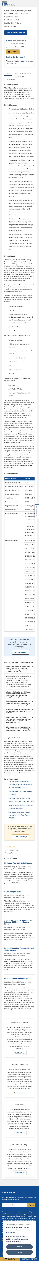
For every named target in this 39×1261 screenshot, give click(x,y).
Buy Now (14, 52)
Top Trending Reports (12, 850)
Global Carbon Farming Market (16, 978)
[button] (19, 669)
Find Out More (19, 1053)
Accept (19, 1247)
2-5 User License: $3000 (16, 44)
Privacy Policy (10, 1232)
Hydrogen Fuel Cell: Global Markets (18, 863)
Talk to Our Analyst (20, 836)
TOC (16, 74)
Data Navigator (10, 79)
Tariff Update (19, 76)
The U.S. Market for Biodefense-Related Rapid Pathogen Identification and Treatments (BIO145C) (21, 784)
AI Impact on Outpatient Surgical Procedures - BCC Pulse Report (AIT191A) (19, 815)
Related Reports (25, 74)
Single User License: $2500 (17, 40)
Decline (19, 1252)
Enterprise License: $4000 (16, 47)
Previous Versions (11, 853)
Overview (8, 74)
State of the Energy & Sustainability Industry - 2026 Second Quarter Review (18, 922)
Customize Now (19, 1093)
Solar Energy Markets (12, 892)
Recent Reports (10, 847)
